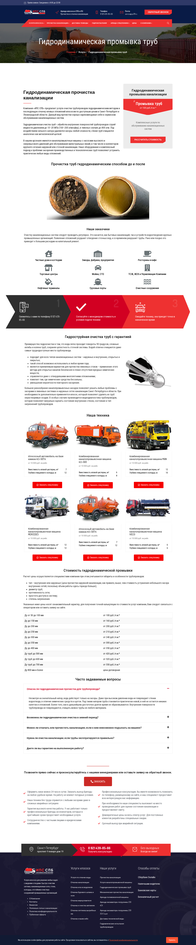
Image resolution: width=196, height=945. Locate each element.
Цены (134, 23)
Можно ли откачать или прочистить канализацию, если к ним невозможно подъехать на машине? (84, 727)
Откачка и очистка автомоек (83, 905)
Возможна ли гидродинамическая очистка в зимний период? (62, 717)
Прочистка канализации (57, 23)
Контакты (33, 902)
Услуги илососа (36, 23)
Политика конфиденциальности (43, 911)
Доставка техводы (80, 23)
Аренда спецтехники (119, 23)
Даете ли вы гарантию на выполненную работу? (55, 748)
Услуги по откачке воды (81, 877)
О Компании (146, 23)
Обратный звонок (158, 12)
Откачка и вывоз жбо (79, 918)
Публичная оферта (37, 914)
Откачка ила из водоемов (81, 887)
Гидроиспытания (99, 23)
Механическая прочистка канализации (116, 892)
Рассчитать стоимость (148, 139)
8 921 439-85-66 (106, 14)
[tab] (98, 689)
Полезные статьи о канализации (43, 908)
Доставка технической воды (112, 918)
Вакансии (33, 905)
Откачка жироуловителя (81, 900)
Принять (172, 940)
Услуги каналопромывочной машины (116, 882)
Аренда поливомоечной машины (114, 897)
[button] (47, 485)
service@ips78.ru (131, 14)
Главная (71, 52)
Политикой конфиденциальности (123, 940)
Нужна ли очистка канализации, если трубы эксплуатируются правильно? (70, 737)
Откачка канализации (80, 882)
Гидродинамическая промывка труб (115, 887)
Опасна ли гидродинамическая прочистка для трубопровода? (63, 688)
